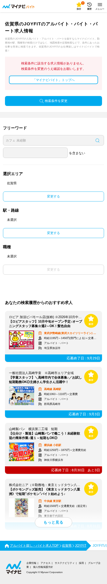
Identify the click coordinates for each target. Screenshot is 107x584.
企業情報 (31, 563)
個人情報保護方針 (43, 567)
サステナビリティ (65, 563)
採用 (81, 563)
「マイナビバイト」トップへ (54, 80)
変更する (53, 196)
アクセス (46, 563)
